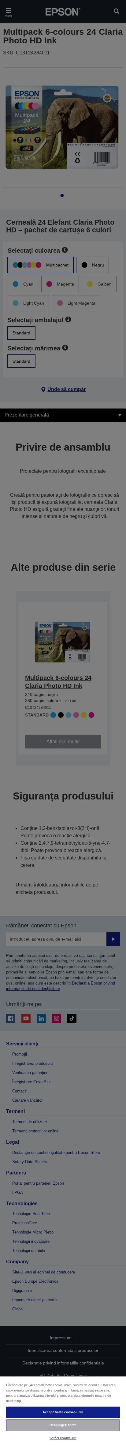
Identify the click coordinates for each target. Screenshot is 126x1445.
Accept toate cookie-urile (63, 1412)
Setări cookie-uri (63, 1438)
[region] (63, 1410)
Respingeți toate (63, 1425)
